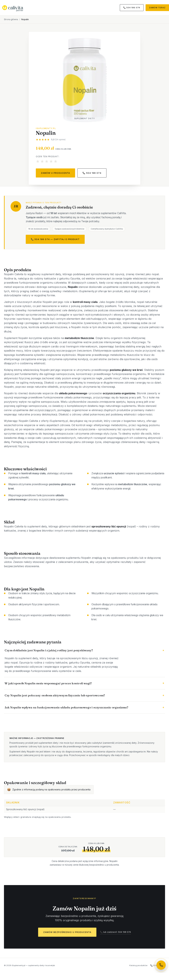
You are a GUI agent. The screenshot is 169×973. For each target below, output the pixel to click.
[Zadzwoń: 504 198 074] (161, 965)
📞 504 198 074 (131, 7)
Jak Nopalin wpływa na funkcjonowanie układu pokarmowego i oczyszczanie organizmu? (84, 707)
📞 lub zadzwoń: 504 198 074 (115, 932)
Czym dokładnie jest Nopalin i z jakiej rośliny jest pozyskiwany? (85, 650)
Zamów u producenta (55, 173)
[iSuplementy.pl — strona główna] (12, 7)
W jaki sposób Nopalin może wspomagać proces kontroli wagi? (84, 683)
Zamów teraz (157, 7)
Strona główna (11, 19)
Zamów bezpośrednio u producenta (67, 932)
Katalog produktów (138, 965)
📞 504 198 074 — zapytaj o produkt (55, 239)
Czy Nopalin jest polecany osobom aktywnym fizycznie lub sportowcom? (84, 695)
